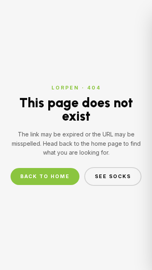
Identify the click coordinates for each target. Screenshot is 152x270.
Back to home (45, 176)
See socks (113, 176)
